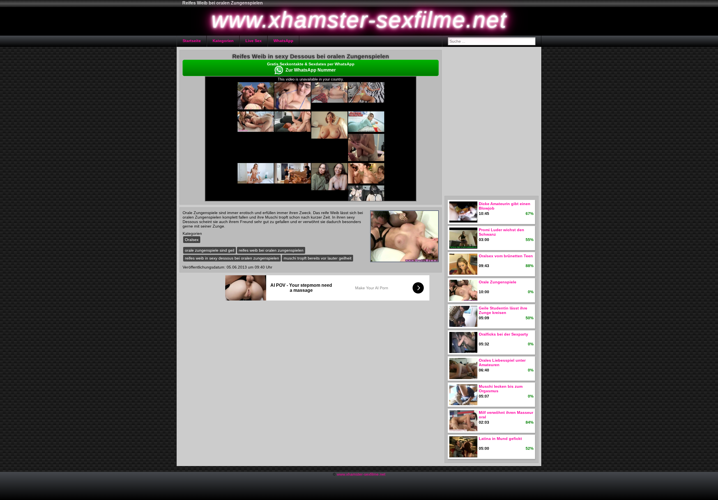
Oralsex (192, 239)
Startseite (192, 40)
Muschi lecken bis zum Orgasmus (501, 388)
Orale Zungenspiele (497, 282)
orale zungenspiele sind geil (209, 250)
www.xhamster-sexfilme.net (361, 474)
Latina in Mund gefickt (500, 438)
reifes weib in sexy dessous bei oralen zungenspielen (232, 258)
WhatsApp (283, 40)
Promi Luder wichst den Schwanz (501, 232)
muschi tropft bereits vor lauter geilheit (317, 258)
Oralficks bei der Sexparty (503, 334)
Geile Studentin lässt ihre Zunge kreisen (503, 310)
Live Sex (253, 40)
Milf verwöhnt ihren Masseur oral (506, 414)
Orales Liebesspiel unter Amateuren (502, 362)
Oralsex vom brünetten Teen (506, 256)
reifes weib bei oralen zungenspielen (271, 250)
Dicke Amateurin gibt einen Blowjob (504, 205)
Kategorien (223, 40)
